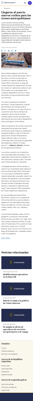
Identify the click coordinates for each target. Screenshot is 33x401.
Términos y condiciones (9, 387)
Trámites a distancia (7, 351)
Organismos (5, 371)
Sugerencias (5, 390)
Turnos (3, 348)
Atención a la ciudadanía (9, 354)
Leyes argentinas (6, 369)
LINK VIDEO (5, 238)
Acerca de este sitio (7, 384)
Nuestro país (5, 366)
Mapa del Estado (6, 374)
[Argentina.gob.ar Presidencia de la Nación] (8, 2)
